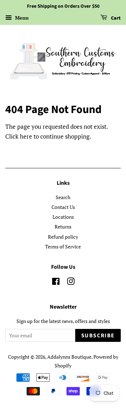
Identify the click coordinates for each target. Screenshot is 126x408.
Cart (115, 18)
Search (63, 197)
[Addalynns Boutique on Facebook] (56, 282)
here (26, 136)
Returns (63, 226)
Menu (21, 17)
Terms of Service (63, 246)
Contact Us (63, 207)
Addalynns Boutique (69, 356)
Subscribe (98, 335)
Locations (63, 216)
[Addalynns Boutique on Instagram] (71, 282)
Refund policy (63, 236)
